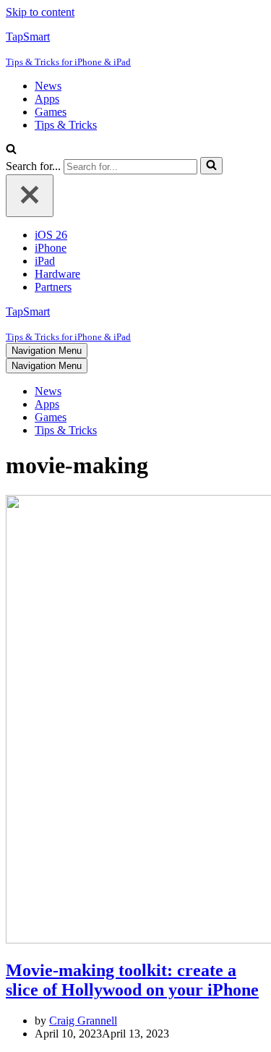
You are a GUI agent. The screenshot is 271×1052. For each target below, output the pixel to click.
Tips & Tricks (66, 125)
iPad (45, 261)
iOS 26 (51, 235)
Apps (47, 99)
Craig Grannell (83, 1020)
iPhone (50, 248)
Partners (53, 287)
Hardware (57, 274)
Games (50, 112)
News (48, 86)
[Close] (29, 195)
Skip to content (40, 12)
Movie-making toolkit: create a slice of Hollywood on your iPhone (132, 980)
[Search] (11, 150)
